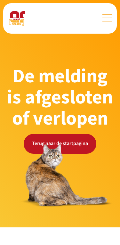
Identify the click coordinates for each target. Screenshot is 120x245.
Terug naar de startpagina (60, 143)
